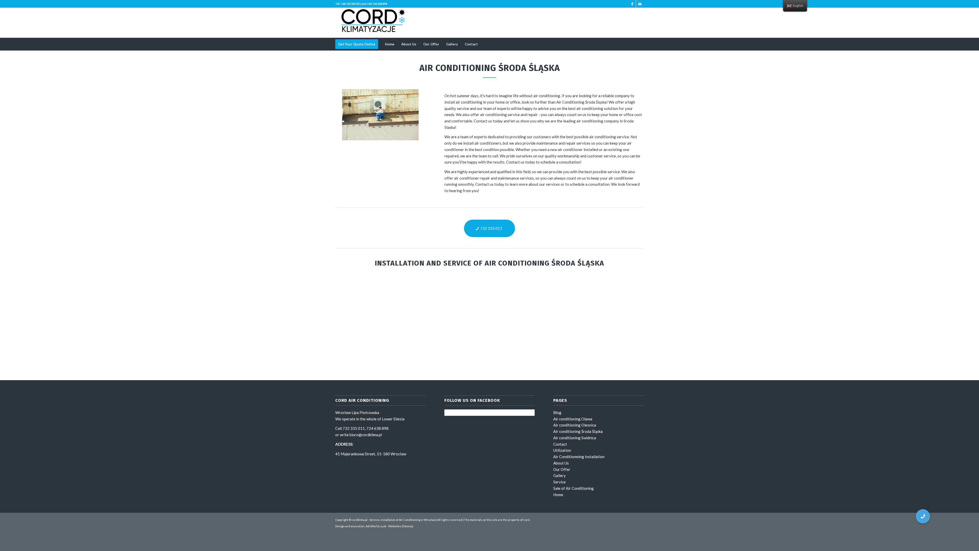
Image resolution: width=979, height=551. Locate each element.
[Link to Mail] (640, 4)
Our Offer (561, 469)
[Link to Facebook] (632, 4)
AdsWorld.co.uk (376, 526)
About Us (561, 463)
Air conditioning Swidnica (574, 437)
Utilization (562, 450)
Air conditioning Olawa (572, 419)
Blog (557, 412)
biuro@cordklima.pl (366, 434)
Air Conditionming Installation (578, 456)
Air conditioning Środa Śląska (578, 431)
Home (558, 494)
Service (559, 482)
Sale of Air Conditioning (573, 488)
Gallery (559, 475)
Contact (560, 444)
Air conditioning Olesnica (574, 425)
